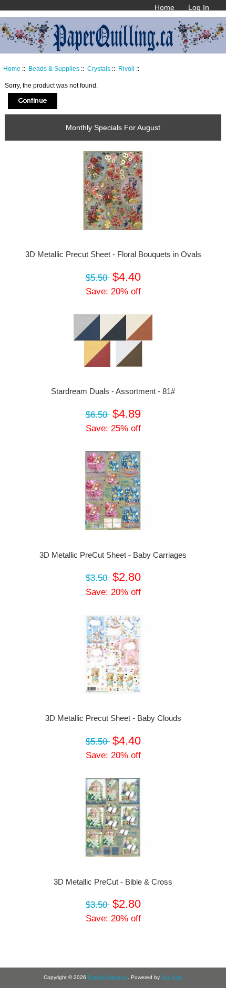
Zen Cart (171, 977)
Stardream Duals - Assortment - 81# (113, 391)
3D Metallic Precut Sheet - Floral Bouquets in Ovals (113, 254)
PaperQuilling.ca (108, 977)
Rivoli (126, 68)
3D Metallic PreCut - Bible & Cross (113, 882)
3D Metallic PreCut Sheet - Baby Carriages (113, 555)
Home (164, 7)
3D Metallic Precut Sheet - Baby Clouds (113, 718)
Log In (198, 7)
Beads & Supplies (53, 68)
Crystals (98, 68)
